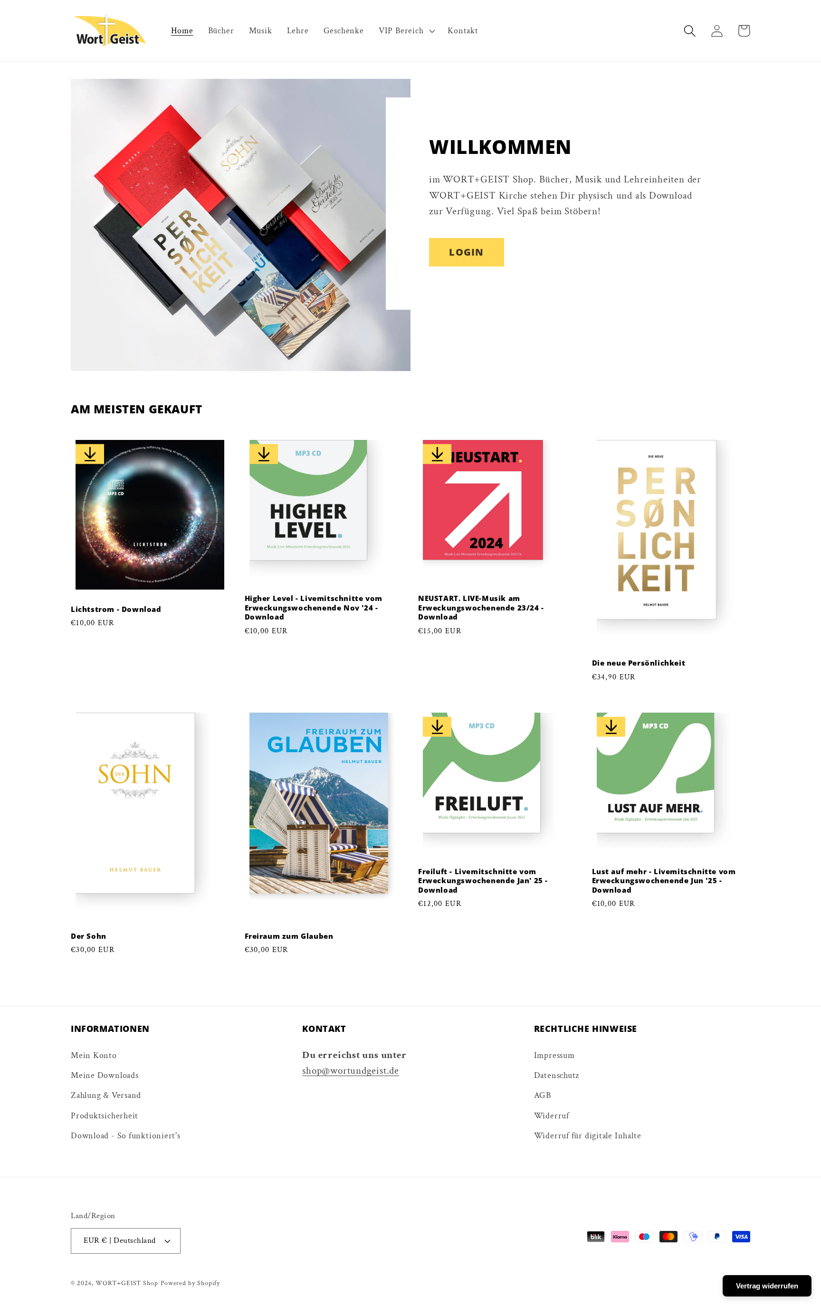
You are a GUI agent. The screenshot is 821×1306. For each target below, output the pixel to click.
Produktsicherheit (104, 1115)
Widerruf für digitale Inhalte (587, 1135)
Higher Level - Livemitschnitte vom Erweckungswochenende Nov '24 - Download (313, 607)
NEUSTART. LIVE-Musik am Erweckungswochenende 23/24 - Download (481, 607)
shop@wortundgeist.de (350, 1070)
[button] (405, 31)
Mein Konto (94, 1055)
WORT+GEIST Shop (126, 1282)
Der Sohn (88, 936)
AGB (542, 1095)
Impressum (554, 1055)
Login (466, 252)
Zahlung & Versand (106, 1095)
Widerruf (551, 1115)
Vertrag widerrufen (767, 1286)
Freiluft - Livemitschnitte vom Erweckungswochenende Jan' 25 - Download (483, 881)
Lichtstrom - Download (116, 609)
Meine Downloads (105, 1075)
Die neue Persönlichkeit (639, 662)
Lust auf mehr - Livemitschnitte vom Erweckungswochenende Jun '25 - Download (664, 881)
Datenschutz (557, 1075)
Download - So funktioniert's (126, 1135)
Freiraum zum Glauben (289, 936)
